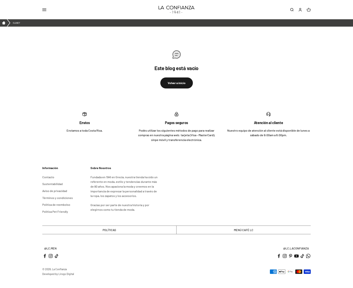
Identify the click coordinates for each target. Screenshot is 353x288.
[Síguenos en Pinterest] (290, 255)
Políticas (109, 230)
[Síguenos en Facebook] (44, 255)
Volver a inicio (177, 83)
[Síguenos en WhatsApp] (308, 255)
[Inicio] (3, 23)
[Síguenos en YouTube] (296, 255)
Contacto (48, 177)
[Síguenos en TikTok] (56, 255)
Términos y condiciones (57, 198)
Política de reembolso (56, 204)
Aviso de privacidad (54, 191)
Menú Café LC (243, 230)
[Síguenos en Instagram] (50, 255)
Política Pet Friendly (55, 211)
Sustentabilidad (52, 184)
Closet (16, 23)
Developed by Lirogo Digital (58, 274)
